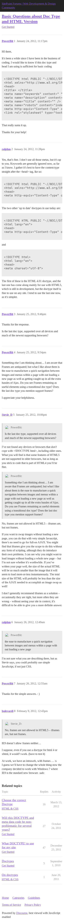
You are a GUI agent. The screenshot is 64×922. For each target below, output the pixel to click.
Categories (18, 897)
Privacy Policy (33, 904)
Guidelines (34, 897)
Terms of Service (11, 904)
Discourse (21, 912)
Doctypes (8, 861)
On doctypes (10, 875)
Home (5, 897)
